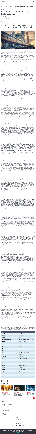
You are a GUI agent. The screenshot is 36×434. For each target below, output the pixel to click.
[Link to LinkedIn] (16, 425)
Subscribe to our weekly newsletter (7, 406)
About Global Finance (5, 410)
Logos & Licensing (5, 405)
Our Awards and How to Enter (6, 403)
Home (2, 6)
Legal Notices (4, 414)
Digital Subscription (18, 420)
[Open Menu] (33, 1)
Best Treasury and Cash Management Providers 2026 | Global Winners (18, 394)
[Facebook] (4, 22)
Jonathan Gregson (8, 18)
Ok (18, 432)
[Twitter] (2, 22)
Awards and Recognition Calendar (7, 404)
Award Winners (11, 6)
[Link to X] (23, 425)
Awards (6, 6)
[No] (34, 431)
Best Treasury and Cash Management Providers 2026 (6, 394)
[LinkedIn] (6, 22)
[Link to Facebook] (13, 425)
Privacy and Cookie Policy (6, 411)
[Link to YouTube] (20, 425)
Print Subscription (19, 419)
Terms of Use (4, 413)
